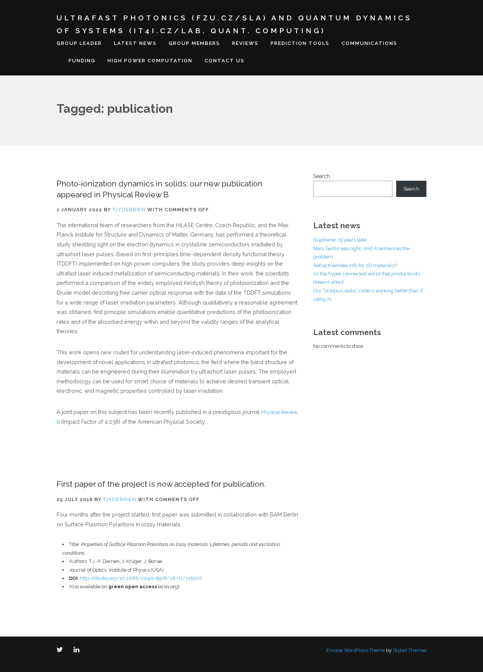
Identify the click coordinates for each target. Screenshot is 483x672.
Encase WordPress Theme (355, 650)
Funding (82, 60)
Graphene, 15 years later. (340, 240)
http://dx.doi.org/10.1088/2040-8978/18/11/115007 (141, 578)
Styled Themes (409, 650)
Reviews (245, 43)
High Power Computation (150, 60)
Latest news (135, 43)
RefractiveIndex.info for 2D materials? (355, 265)
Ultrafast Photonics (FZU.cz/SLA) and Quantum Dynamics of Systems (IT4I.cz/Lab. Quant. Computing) (234, 24)
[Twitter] (61, 650)
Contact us (225, 60)
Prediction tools (300, 43)
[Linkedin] (78, 650)
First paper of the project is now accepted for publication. (161, 484)
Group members (194, 43)
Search (321, 176)
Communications (369, 43)
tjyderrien (129, 209)
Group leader (79, 43)
